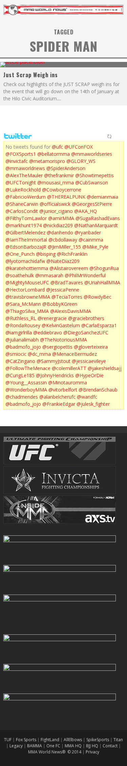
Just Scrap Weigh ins (30, 75)
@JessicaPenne (62, 289)
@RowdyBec (97, 297)
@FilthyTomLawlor (26, 218)
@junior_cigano (56, 211)
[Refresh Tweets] (109, 136)
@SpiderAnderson (65, 168)
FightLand (50, 740)
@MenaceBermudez (74, 354)
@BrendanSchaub (98, 389)
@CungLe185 (20, 375)
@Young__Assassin (26, 382)
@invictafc (16, 161)
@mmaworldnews (25, 168)
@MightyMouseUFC (27, 282)
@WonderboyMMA (26, 389)
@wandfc (87, 397)
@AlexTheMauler (24, 175)
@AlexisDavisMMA (70, 311)
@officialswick (55, 204)
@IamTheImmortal (26, 239)
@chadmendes (21, 397)
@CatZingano (20, 361)
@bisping (46, 254)
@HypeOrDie (89, 375)
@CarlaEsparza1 (99, 325)
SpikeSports (97, 740)
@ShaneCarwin (21, 204)
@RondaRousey (22, 325)
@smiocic (15, 354)
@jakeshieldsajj (105, 368)
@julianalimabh (22, 339)
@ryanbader (88, 232)
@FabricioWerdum (25, 197)
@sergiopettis (57, 347)
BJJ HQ (92, 746)
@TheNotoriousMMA (63, 339)
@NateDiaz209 (63, 261)
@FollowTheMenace (27, 368)
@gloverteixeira (91, 347)
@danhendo (60, 232)
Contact (111, 746)
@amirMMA (61, 218)
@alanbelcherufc (57, 397)
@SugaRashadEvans (98, 218)
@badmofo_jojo (23, 347)
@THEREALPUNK (66, 197)
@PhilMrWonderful (85, 275)
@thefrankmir (59, 175)
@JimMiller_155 (64, 247)
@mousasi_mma (55, 182)
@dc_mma (39, 354)
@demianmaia (102, 197)
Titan (118, 740)
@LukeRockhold (23, 189)
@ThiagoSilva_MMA (27, 311)
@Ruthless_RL (20, 318)
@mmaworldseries (91, 154)
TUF (8, 740)
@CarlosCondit (21, 211)
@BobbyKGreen (59, 304)
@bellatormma (53, 154)
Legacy (16, 746)
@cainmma (91, 239)
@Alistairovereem (68, 268)
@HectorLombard (25, 289)
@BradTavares (66, 282)
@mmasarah (49, 275)
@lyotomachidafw (25, 261)
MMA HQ (73, 746)
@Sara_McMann (23, 304)
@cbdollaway (62, 239)
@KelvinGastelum (61, 325)
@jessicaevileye (89, 361)
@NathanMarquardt (96, 225)
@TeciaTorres (66, 297)
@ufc (57, 147)
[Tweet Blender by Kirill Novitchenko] (117, 136)
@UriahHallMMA (102, 282)
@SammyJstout (53, 361)
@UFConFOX (78, 147)
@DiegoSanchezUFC (85, 332)
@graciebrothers (86, 318)
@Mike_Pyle (95, 247)
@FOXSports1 (20, 154)
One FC (53, 746)
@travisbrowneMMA (27, 297)
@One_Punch (20, 254)
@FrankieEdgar (58, 404)
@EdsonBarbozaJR (25, 247)
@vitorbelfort (62, 389)
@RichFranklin (72, 254)
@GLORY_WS (81, 161)
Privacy (92, 752)
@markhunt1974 (23, 225)
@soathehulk (19, 275)
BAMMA (34, 746)
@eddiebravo (47, 332)
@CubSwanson (91, 182)
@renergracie (52, 318)
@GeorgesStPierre (92, 204)
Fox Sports (25, 740)
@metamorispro (47, 161)
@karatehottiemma (26, 268)
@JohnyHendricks (55, 375)
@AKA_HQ (85, 211)
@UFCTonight (20, 182)
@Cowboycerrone (61, 189)
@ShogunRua (104, 268)
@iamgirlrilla (18, 332)
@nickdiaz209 (58, 225)
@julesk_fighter (93, 404)
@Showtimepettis (94, 175)
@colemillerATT (69, 368)
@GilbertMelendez (25, 232)
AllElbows (73, 740)
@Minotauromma (67, 382)
